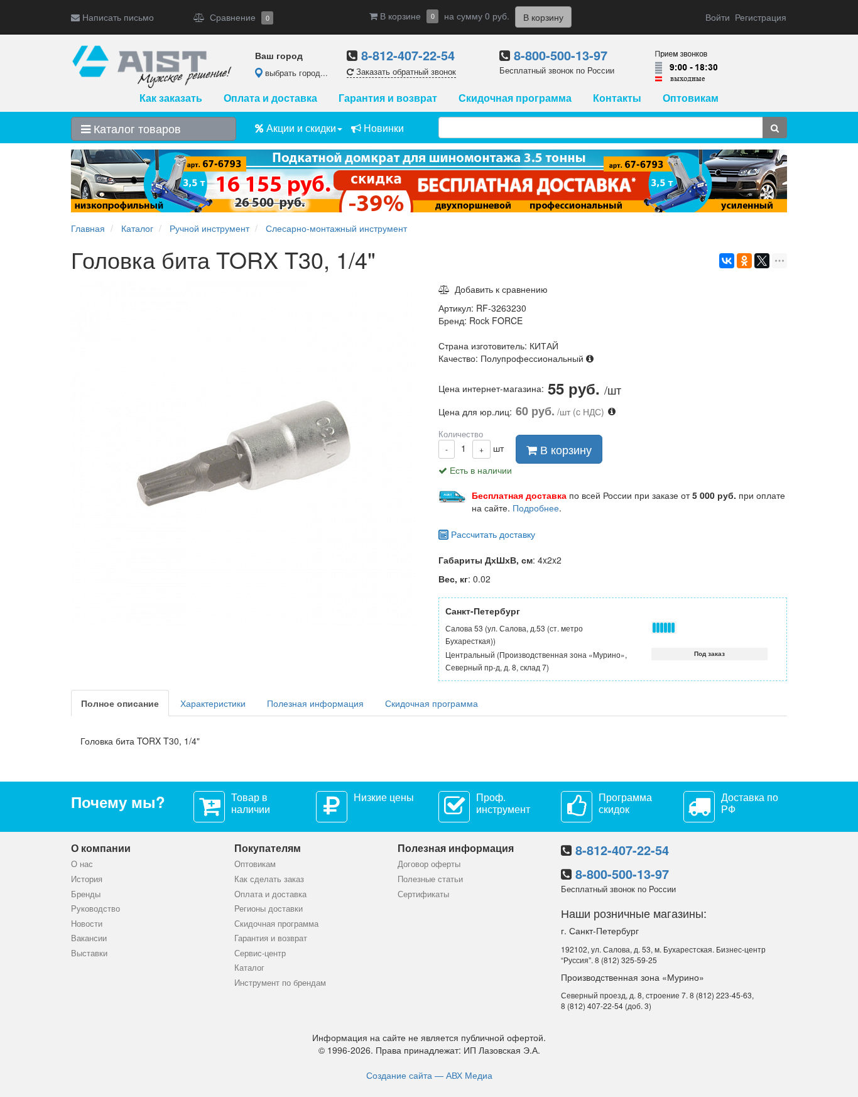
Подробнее (536, 507)
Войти (717, 17)
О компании (101, 848)
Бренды (85, 894)
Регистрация (760, 17)
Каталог (249, 967)
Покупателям (267, 848)
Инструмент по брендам (280, 982)
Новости (86, 923)
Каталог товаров (135, 128)
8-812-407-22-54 (408, 55)
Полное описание (120, 703)
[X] (761, 260)
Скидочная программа (515, 97)
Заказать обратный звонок (405, 71)
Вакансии (89, 938)
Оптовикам (691, 97)
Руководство (95, 908)
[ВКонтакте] (726, 260)
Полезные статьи (430, 879)
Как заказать (170, 97)
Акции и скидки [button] (300, 128)
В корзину (564, 449)
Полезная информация (315, 703)
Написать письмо (117, 17)
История (86, 879)
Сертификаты (423, 894)
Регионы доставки (268, 908)
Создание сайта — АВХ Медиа (429, 1075)
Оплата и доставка (270, 97)
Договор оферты (429, 864)
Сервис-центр (260, 953)
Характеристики (213, 703)
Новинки (382, 128)
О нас (82, 864)
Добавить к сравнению (499, 289)
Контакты (617, 97)
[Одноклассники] (744, 260)
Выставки (89, 953)
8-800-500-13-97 (560, 55)
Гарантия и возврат (388, 97)
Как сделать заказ (269, 879)
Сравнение (237, 17)
